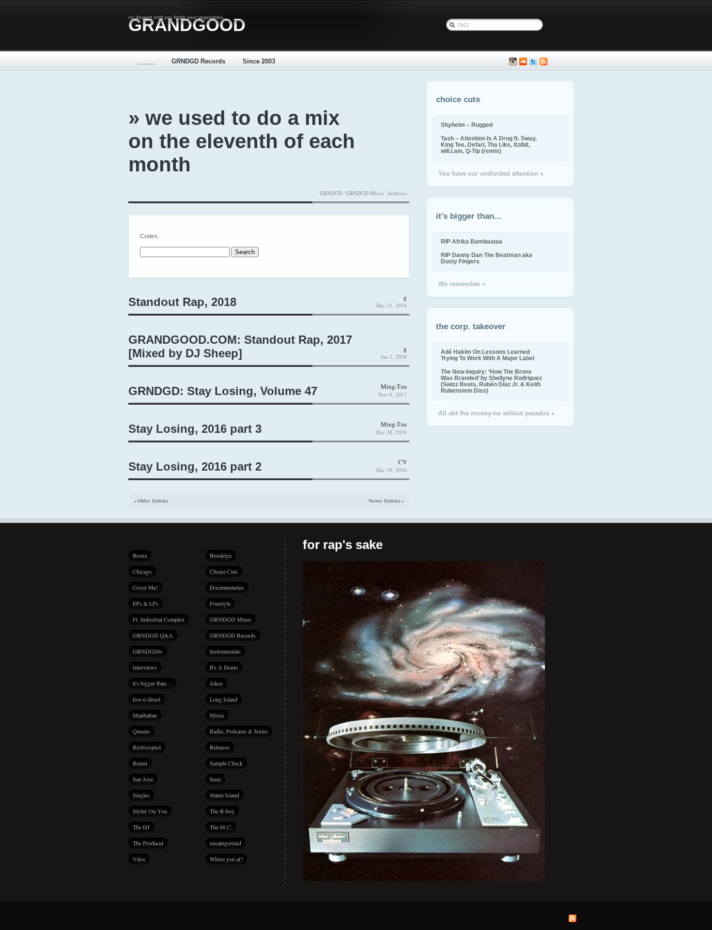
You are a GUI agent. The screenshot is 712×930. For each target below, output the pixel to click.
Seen (215, 779)
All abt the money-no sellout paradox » (496, 413)
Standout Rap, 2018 (182, 301)
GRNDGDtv (148, 651)
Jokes (216, 683)
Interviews (145, 667)
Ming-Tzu (394, 386)
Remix (140, 763)
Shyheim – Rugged (467, 125)
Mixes (217, 715)
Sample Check (226, 763)
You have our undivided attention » (490, 173)
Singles (141, 795)
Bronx (140, 555)
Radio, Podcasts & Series (239, 731)
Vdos (139, 859)
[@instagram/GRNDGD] (513, 62)
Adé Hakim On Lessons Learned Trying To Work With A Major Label (487, 355)
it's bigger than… (152, 683)
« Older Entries (151, 500)
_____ (145, 61)
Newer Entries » (386, 500)
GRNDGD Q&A (153, 635)
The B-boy (222, 811)
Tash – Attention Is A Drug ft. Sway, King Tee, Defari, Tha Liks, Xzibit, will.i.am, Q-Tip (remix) (489, 144)
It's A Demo (224, 667)
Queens (141, 731)
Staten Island (224, 795)
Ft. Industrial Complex (159, 619)
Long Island (223, 699)
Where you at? (226, 859)
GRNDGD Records (198, 61)
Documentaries (227, 587)
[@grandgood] (533, 62)
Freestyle (220, 603)
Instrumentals (225, 651)
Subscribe (543, 62)
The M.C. (221, 827)
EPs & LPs (145, 603)
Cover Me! (145, 587)
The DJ (141, 827)
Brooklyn (221, 555)
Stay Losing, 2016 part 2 (195, 466)
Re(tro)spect (147, 747)
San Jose (143, 779)
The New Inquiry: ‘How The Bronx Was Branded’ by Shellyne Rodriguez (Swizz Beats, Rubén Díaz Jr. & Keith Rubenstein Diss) (491, 381)
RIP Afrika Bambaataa (471, 241)
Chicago (142, 571)
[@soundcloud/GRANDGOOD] (523, 62)
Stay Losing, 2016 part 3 (195, 428)
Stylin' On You (150, 811)
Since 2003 (259, 61)
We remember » (461, 284)
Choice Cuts (224, 571)
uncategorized (225, 843)
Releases (220, 747)
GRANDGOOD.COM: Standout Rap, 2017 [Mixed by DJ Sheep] (240, 346)
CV (402, 461)
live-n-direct (146, 699)
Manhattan (145, 715)
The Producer (148, 843)
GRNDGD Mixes (230, 619)
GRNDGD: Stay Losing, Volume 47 (222, 390)
